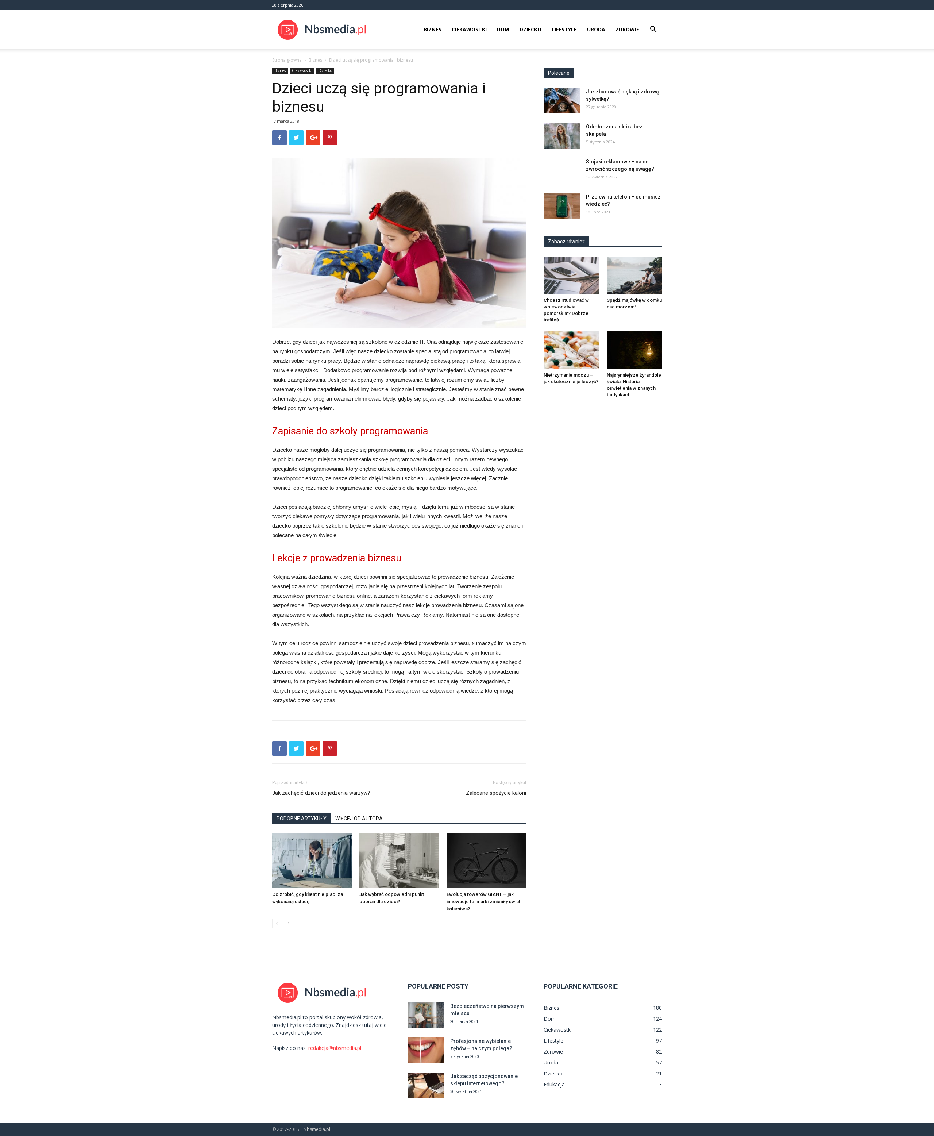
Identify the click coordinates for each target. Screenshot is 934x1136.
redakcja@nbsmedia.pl (334, 1047)
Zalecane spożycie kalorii (496, 793)
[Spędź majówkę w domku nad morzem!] (634, 275)
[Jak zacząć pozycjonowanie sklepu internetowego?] (426, 1085)
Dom (503, 29)
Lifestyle (564, 29)
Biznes (432, 29)
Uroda (596, 29)
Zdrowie (627, 29)
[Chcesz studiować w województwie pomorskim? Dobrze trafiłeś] (571, 275)
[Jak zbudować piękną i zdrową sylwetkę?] (562, 100)
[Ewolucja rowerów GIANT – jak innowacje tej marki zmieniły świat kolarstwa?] (486, 860)
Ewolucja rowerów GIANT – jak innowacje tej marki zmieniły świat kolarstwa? (483, 902)
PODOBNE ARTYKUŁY (302, 818)
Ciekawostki (469, 29)
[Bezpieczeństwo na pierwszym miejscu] (426, 1015)
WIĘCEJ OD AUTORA (359, 818)
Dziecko (530, 29)
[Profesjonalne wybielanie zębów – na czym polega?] (426, 1050)
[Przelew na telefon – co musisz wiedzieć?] (562, 206)
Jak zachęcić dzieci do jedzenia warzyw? (321, 793)
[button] (653, 30)
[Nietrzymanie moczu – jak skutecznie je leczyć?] (571, 350)
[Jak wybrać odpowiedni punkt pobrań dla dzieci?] (399, 860)
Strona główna (287, 60)
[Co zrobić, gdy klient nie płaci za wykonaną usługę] (312, 860)
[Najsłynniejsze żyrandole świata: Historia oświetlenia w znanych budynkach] (634, 350)
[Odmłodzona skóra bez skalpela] (562, 136)
